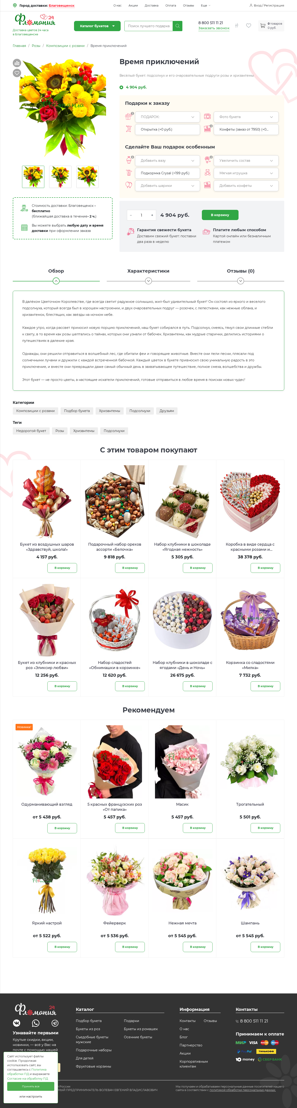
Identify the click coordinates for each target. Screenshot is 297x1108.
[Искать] (177, 26)
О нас (117, 5)
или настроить (30, 1096)
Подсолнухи (139, 411)
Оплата (170, 5)
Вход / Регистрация (269, 5)
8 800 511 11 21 (210, 23)
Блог (184, 1037)
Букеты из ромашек (141, 1029)
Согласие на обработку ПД (27, 1078)
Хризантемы (109, 411)
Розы (59, 431)
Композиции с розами (35, 411)
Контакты (188, 1021)
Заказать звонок (214, 28)
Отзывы (188, 5)
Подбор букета (77, 411)
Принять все (30, 1086)
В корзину (220, 215)
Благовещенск (61, 5)
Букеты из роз (88, 1029)
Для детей (85, 1058)
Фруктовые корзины (93, 1066)
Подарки (131, 1021)
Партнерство (191, 1045)
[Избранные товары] (252, 23)
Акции (133, 5)
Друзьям (167, 411)
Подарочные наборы (94, 1050)
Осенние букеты (138, 1037)
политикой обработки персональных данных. (243, 1090)
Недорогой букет (31, 431)
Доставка (151, 5)
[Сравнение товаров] (240, 23)
